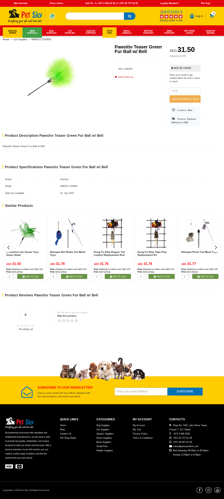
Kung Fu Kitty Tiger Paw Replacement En (152, 253)
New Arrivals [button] (32, 32)
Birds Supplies (103, 442)
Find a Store (56, 3)
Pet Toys (205, 3)
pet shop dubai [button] (189, 32)
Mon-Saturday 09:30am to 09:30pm (191, 450)
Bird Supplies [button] (169, 32)
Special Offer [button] (12, 32)
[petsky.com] (25, 16)
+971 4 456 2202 (181, 433)
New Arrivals (20, 3)
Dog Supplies (103, 425)
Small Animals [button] (127, 32)
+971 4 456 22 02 (106, 3)
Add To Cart (32, 276)
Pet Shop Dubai (68, 438)
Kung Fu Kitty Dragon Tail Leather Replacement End (109, 253)
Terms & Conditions (143, 438)
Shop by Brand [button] (210, 32)
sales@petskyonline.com (185, 446)
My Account (139, 425)
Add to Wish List (125, 77)
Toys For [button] (109, 32)
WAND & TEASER (41, 39)
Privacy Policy (140, 433)
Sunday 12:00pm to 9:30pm (187, 454)
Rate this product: (67, 316)
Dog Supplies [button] (51, 32)
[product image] (57, 75)
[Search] (129, 16)
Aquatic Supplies (105, 433)
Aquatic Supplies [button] (91, 32)
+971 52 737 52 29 (128, 3)
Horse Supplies (104, 438)
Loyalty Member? (169, 3)
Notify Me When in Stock (185, 99)
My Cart (137, 429)
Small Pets (102, 446)
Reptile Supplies (104, 450)
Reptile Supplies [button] (148, 32)
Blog (62, 429)
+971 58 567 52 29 (182, 442)
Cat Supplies (20, 39)
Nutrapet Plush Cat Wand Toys (199, 252)
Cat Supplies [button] (70, 32)
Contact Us (65, 433)
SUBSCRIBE (185, 391)
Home (6, 39)
